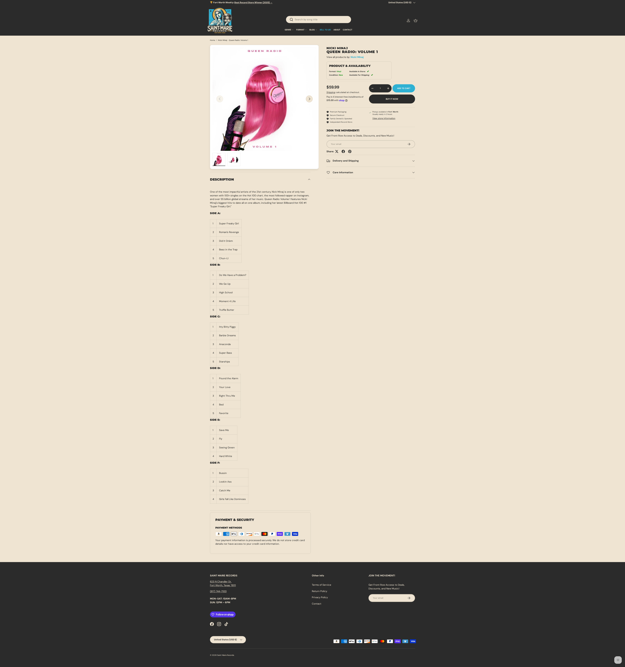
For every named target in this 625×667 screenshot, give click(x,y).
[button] (415, 20)
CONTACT (347, 30)
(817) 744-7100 (218, 591)
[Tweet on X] (336, 151)
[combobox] (318, 19)
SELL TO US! (325, 30)
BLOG (312, 30)
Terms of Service (321, 584)
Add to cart (403, 88)
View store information (383, 118)
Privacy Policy (320, 597)
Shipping (330, 92)
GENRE (288, 30)
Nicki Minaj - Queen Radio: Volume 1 (233, 40)
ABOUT (336, 30)
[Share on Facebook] (343, 151)
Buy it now (392, 99)
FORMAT (300, 30)
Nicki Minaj (357, 57)
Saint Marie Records (225, 655)
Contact (316, 603)
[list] (264, 99)
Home (212, 40)
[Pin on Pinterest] (350, 151)
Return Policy (319, 591)
